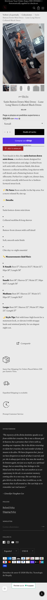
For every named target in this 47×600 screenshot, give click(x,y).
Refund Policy (9, 507)
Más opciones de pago (23, 145)
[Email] (17, 542)
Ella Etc (25, 96)
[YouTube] (12, 542)
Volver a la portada (11, 15)
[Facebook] (4, 542)
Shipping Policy (9, 512)
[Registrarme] (43, 527)
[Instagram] (8, 542)
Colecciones (27, 15)
